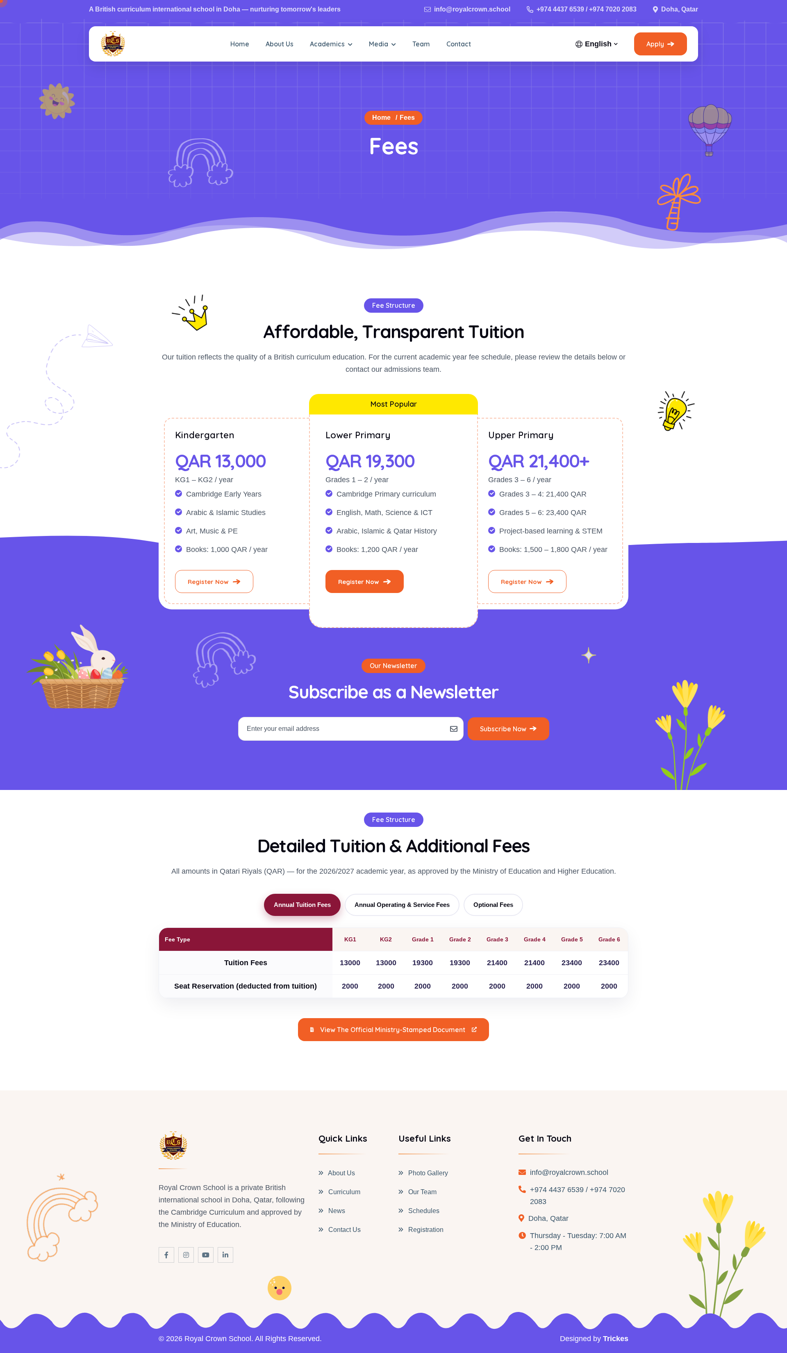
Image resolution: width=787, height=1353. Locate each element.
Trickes (615, 1339)
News (336, 1210)
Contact (458, 44)
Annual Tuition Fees (302, 904)
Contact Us (344, 1229)
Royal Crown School (217, 1339)
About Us (279, 44)
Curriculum (343, 1191)
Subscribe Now (503, 729)
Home (239, 44)
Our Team (422, 1191)
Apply (655, 44)
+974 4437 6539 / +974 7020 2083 (587, 9)
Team (421, 44)
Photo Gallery (427, 1173)
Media (379, 44)
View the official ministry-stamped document (392, 1030)
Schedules (423, 1210)
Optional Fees (493, 904)
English (598, 44)
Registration (425, 1229)
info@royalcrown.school (472, 9)
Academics (328, 44)
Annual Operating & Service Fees (402, 904)
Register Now (208, 582)
